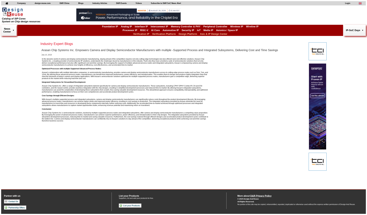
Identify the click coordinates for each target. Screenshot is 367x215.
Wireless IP (236, 26)
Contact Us (13, 201)
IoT (199, 30)
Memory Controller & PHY (185, 26)
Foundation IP (110, 26)
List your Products (131, 206)
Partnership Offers (16, 208)
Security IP (188, 30)
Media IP (208, 30)
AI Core (155, 30)
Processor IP (130, 30)
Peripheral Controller (215, 26)
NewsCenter (7, 30)
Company (21, 3)
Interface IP (141, 26)
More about (254, 196)
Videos (139, 3)
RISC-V (144, 30)
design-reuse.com (43, 3)
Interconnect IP (159, 26)
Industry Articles (99, 3)
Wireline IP (252, 26)
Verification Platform (164, 34)
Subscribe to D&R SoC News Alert (166, 3)
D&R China (64, 3)
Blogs (80, 3)
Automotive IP (171, 30)
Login (347, 3)
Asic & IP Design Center (213, 34)
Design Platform (188, 34)
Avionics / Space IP (227, 30)
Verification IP (141, 34)
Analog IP (126, 26)
